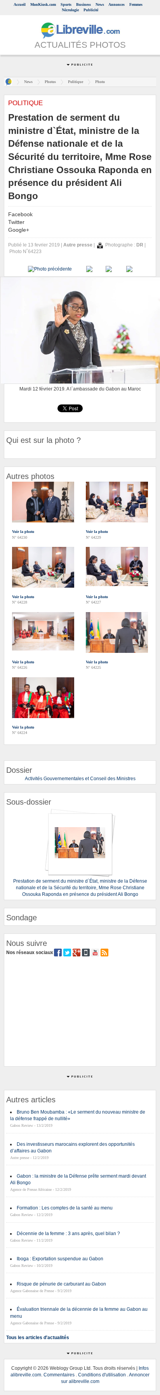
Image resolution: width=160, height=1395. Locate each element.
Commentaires (59, 1375)
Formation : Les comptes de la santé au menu (65, 1208)
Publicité (90, 10)
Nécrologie (70, 10)
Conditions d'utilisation (102, 1375)
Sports (66, 4)
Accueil (20, 4)
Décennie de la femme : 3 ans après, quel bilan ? (68, 1233)
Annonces (116, 4)
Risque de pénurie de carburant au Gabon (61, 1284)
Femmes (136, 4)
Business (83, 4)
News (100, 4)
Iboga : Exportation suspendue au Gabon (60, 1258)
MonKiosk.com (43, 4)
